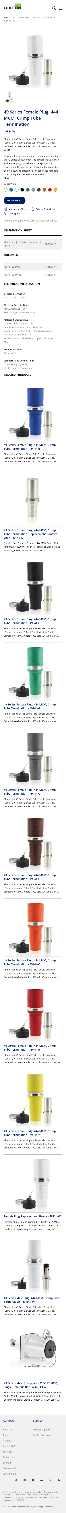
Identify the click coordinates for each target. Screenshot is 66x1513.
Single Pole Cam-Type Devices (42, 17)
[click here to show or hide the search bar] (54, 8)
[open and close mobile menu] (60, 8)
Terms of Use (19, 1494)
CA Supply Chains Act (24, 1497)
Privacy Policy (46, 1494)
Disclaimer (8, 1497)
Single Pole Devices (11, 21)
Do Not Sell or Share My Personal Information (22, 1492)
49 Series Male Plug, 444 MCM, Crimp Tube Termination (32, 1299)
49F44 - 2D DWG (12, 266)
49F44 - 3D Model (13, 274)
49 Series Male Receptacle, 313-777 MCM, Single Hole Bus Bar (31, 1385)
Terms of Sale (33, 1494)
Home (6, 17)
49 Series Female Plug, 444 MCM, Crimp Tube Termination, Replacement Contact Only (30, 533)
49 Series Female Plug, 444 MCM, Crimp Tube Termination (30, 446)
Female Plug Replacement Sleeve (32, 1216)
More (6, 178)
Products (15, 17)
